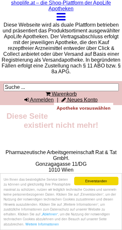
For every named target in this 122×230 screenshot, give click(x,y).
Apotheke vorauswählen (84, 108)
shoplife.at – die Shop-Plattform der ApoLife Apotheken (61, 5)
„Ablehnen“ (49, 214)
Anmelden (41, 100)
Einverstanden (96, 180)
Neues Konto (82, 100)
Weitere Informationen (42, 224)
